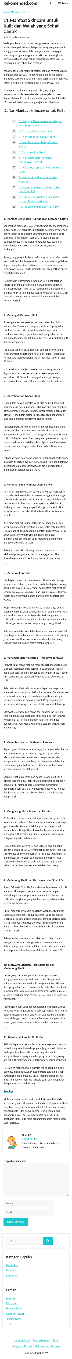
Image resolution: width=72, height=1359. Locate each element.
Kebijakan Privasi (15, 1314)
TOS (8, 1324)
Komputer (11, 1270)
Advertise (11, 1298)
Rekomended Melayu (47, 1346)
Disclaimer (11, 1303)
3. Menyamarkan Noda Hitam (37, 136)
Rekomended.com (20, 3)
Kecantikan (12, 1265)
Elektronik (11, 1276)
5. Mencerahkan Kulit (32, 152)
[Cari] (48, 1241)
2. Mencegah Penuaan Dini (35, 131)
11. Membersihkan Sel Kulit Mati (39, 206)
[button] (50, 3)
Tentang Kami (13, 1319)
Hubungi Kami (13, 1309)
